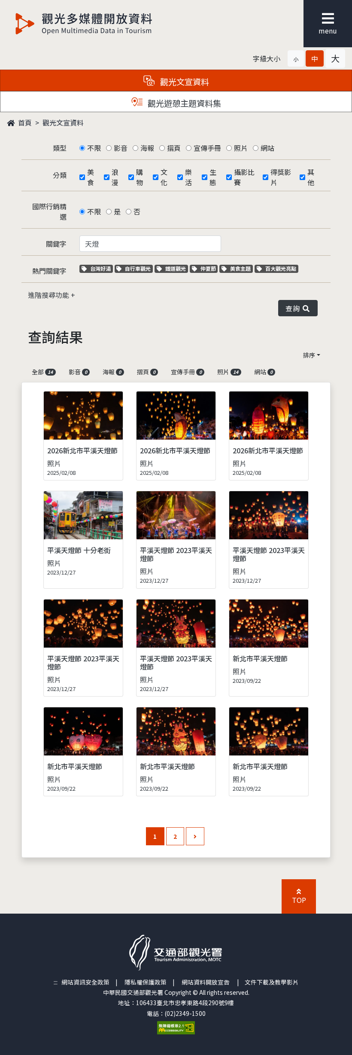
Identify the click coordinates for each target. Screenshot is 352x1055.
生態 (212, 177)
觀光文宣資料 (63, 122)
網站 (267, 148)
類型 (60, 148)
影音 (120, 148)
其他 (310, 177)
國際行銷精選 (49, 211)
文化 (164, 177)
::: (56, 982)
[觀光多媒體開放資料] (84, 24)
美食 (90, 177)
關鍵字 (56, 244)
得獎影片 (280, 177)
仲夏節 (209, 268)
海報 (147, 148)
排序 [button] (309, 355)
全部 (42, 371)
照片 (241, 148)
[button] (296, 58)
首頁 (24, 122)
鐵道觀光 (176, 268)
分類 (60, 175)
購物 (139, 177)
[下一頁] (195, 836)
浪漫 (115, 177)
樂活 (188, 177)
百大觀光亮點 (280, 268)
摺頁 (174, 148)
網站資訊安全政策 (85, 982)
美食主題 (241, 268)
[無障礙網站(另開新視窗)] (176, 1026)
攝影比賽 (244, 177)
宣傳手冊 (207, 148)
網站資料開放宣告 (206, 982)
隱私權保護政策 (145, 982)
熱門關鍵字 (49, 271)
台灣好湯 (101, 268)
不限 (94, 148)
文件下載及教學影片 (272, 982)
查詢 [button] (294, 308)
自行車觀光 (137, 268)
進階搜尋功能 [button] (49, 295)
